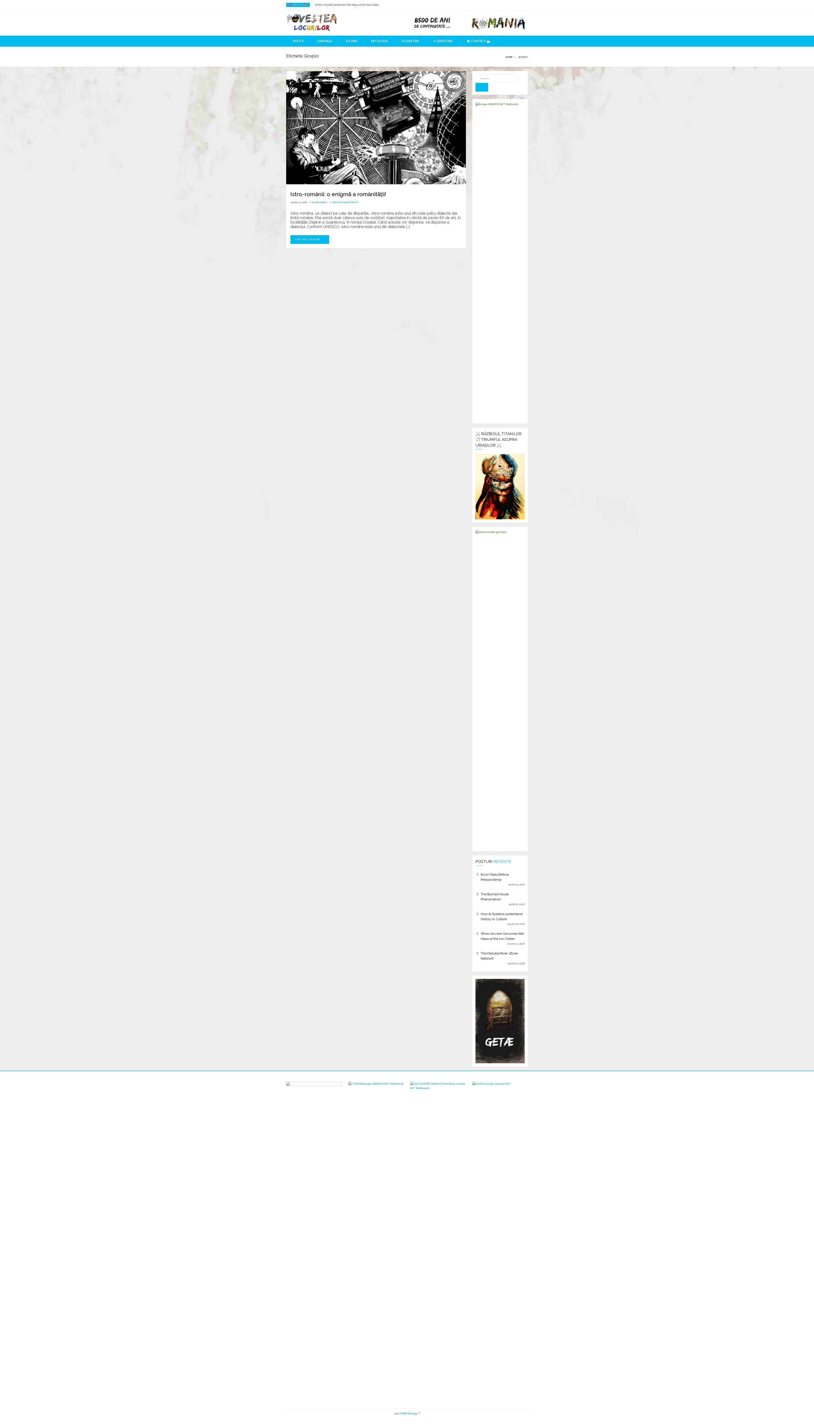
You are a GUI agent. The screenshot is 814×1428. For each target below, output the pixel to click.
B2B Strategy (410, 1413)
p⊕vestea (321, 202)
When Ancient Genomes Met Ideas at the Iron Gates (347, 4)
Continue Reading (308, 239)
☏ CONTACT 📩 (478, 41)
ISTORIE (351, 41)
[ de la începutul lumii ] (345, 202)
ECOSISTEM (410, 41)
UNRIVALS (324, 41)
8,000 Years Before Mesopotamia (495, 877)
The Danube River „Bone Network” (499, 956)
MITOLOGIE (379, 41)
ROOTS (298, 41)
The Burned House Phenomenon (495, 896)
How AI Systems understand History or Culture (502, 916)
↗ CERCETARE (443, 41)
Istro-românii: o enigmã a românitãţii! (338, 194)
